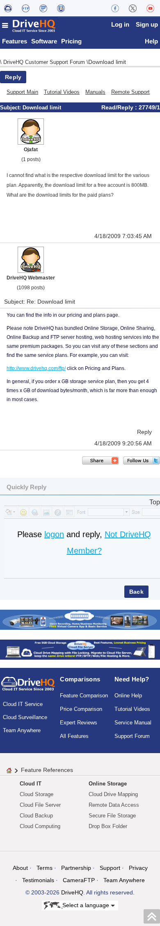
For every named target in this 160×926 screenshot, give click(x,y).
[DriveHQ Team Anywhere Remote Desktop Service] (61, 8)
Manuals (95, 92)
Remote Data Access (114, 805)
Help (151, 41)
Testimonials (38, 880)
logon (54, 534)
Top (154, 502)
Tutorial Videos (62, 92)
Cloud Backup (36, 816)
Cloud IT (30, 784)
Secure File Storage (112, 816)
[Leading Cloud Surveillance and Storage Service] (80, 619)
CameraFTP (79, 880)
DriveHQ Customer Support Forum (45, 62)
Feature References (47, 770)
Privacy (138, 868)
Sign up (147, 24)
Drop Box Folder (108, 826)
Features (14, 41)
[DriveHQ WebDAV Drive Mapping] (8, 8)
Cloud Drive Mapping (113, 794)
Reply (13, 77)
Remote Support (130, 92)
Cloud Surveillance (25, 717)
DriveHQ (72, 892)
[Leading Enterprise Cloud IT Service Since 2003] (80, 649)
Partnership (76, 868)
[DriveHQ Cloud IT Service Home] (29, 25)
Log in (120, 24)
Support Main (22, 92)
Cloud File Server (40, 805)
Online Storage (108, 784)
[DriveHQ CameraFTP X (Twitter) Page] (133, 8)
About (20, 868)
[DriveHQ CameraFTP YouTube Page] (150, 8)
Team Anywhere (22, 730)
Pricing (71, 41)
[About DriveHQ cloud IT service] (28, 687)
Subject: (11, 107)
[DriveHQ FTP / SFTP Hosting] (26, 8)
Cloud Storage (36, 794)
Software (44, 41)
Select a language (86, 904)
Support (110, 868)
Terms (45, 868)
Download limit (107, 62)
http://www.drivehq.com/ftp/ (36, 368)
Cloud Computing (40, 826)
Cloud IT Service (23, 704)
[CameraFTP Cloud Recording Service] (43, 8)
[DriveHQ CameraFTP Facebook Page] (115, 8)
